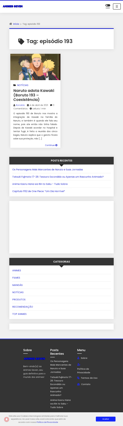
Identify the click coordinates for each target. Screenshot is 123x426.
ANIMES (16, 270)
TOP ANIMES (19, 314)
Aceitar (105, 419)
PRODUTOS (19, 299)
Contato (85, 384)
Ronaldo (20, 105)
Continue (50, 145)
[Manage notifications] (6, 419)
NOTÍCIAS (22, 85)
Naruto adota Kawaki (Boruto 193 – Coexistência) (33, 95)
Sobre (84, 358)
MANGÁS (17, 285)
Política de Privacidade (83, 370)
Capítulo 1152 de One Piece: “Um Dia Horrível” (38, 191)
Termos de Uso (89, 377)
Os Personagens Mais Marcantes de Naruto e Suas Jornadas (47, 169)
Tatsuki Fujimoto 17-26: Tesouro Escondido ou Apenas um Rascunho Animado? (58, 177)
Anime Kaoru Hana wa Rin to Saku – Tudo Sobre (40, 184)
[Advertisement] (31, 226)
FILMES (16, 277)
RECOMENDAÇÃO (22, 307)
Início (16, 23)
